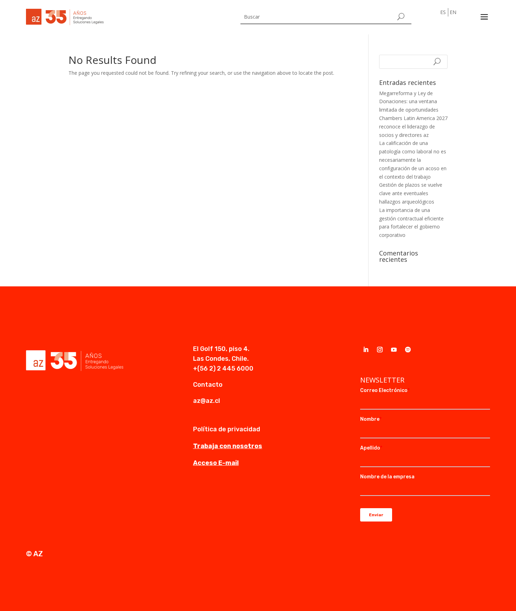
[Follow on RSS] (408, 349)
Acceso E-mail (216, 463)
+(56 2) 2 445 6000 (223, 368)
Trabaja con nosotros (227, 446)
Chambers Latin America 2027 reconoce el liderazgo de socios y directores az (413, 126)
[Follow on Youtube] (393, 349)
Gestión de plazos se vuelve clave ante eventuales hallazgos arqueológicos (410, 193)
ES (443, 12)
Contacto (208, 384)
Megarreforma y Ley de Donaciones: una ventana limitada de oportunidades (408, 101)
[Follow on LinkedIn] (365, 349)
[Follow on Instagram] (379, 349)
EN (453, 12)
